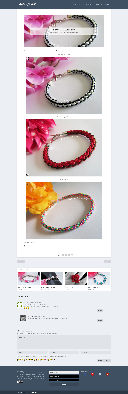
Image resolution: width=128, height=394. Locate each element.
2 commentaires (74, 32)
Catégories (87, 4)
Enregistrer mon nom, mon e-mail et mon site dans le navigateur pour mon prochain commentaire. (42, 356)
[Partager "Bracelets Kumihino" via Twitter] (66, 255)
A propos (98, 4)
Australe (54, 32)
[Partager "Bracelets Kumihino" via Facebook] (63, 255)
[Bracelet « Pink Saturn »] (52, 278)
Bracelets (66, 32)
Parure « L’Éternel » (70, 287)
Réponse (100, 310)
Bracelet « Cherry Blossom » (26, 287)
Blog (80, 4)
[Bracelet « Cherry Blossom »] (29, 278)
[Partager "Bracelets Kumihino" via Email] (71, 255)
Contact (107, 4)
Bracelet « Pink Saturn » (48, 287)
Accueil (74, 4)
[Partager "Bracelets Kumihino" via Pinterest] (68, 255)
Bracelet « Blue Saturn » (94, 287)
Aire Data (34, 392)
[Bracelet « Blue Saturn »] (99, 278)
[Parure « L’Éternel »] (76, 278)
